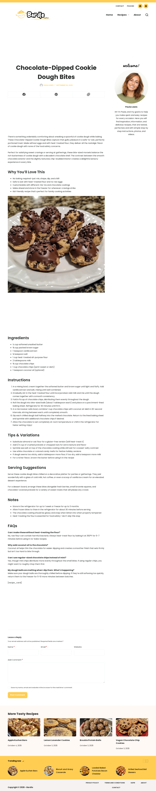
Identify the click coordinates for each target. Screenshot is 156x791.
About (137, 14)
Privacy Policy (92, 783)
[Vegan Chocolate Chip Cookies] (132, 727)
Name (11, 647)
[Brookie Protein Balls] (96, 727)
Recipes (122, 14)
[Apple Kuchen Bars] (24, 727)
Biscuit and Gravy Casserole (64, 771)
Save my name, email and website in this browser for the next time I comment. (41, 687)
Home (109, 14)
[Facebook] (140, 6)
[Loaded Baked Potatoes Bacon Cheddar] (85, 771)
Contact (120, 6)
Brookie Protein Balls (90, 740)
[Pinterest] (146, 6)
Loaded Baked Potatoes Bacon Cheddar (99, 771)
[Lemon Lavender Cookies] (60, 727)
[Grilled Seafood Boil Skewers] (121, 771)
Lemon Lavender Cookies (57, 740)
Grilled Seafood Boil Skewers (137, 771)
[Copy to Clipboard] (88, 94)
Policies (130, 6)
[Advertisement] (73, 38)
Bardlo (29, 787)
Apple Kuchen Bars (17, 740)
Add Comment (15, 660)
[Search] (147, 15)
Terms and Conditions (115, 783)
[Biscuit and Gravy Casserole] (49, 771)
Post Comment (17, 695)
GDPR (133, 783)
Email (44, 647)
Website (78, 647)
